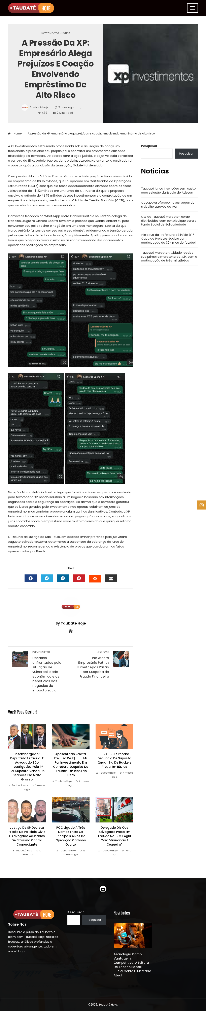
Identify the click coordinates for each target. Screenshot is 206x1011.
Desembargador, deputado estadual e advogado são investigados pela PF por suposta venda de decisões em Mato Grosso (26, 766)
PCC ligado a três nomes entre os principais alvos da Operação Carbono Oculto (71, 836)
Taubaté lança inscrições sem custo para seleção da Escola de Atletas (168, 190)
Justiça (65, 33)
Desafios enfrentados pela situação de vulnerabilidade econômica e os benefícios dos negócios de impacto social (46, 672)
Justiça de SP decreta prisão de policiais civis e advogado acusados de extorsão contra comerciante (26, 836)
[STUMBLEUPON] (95, 578)
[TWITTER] (47, 578)
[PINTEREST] (79, 578)
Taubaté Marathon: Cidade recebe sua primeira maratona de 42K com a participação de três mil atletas (169, 256)
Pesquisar (149, 146)
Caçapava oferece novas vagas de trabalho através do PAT (168, 204)
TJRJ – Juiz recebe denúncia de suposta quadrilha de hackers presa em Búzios (115, 760)
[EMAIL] (111, 578)
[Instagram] (103, 889)
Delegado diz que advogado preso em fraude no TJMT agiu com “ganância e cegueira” (114, 836)
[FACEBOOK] (31, 578)
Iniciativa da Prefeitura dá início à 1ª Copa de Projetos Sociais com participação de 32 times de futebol (168, 239)
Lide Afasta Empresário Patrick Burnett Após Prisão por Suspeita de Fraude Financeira (93, 665)
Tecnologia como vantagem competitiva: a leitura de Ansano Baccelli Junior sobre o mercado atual (132, 964)
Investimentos (50, 33)
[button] (129, 986)
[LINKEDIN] (63, 578)
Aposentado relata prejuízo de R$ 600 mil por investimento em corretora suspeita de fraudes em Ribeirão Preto (70, 764)
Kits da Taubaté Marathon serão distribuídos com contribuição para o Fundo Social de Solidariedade (169, 220)
